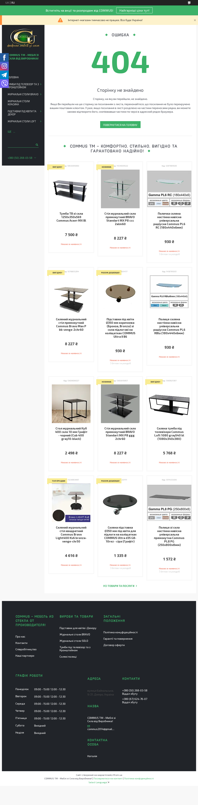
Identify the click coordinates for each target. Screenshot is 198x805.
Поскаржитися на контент (108, 778)
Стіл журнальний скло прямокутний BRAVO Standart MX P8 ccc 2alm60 (120, 219)
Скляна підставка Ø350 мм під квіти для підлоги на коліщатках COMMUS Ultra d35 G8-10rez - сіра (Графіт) (120, 534)
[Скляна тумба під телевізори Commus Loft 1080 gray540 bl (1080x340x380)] (169, 403)
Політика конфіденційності (139, 778)
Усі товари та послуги (118, 586)
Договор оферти (114, 645)
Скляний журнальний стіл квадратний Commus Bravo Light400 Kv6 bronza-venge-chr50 (71, 534)
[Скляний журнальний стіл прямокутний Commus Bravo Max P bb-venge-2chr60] (71, 294)
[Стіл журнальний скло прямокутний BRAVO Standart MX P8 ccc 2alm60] (120, 189)
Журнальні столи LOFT (22, 121)
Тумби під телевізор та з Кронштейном (23, 86)
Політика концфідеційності (120, 632)
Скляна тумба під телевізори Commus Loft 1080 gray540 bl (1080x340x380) (169, 433)
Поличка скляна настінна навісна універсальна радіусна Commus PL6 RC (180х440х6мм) (169, 220)
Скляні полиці (68, 656)
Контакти (21, 642)
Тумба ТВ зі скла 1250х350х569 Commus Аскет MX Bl (71, 217)
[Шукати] (37, 145)
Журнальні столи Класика (19, 103)
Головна (13, 77)
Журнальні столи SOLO (74, 640)
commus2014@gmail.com (100, 729)
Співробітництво (26, 649)
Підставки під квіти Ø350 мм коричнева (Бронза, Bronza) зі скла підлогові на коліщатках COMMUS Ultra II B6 (120, 327)
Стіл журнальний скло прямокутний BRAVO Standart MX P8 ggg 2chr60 (120, 433)
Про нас (20, 636)
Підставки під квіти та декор (22, 113)
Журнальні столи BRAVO (23, 94)
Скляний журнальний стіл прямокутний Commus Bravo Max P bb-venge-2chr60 (71, 324)
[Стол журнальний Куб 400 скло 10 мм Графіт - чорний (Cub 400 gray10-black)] (71, 403)
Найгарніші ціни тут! (134, 10)
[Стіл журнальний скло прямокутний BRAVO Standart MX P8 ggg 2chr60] (120, 403)
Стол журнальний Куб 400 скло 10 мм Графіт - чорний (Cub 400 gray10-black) (71, 433)
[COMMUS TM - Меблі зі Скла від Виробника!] (23, 38)
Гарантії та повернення (117, 638)
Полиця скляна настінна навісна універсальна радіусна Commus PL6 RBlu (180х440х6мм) (169, 326)
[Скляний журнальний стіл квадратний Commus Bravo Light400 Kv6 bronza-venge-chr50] (71, 503)
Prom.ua (117, 775)
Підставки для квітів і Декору (78, 628)
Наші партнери (24, 655)
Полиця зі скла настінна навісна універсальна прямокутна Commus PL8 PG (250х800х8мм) (169, 536)
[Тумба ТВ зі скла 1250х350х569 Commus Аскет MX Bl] (71, 189)
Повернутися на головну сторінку (120, 125)
